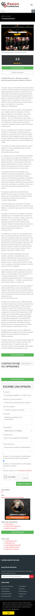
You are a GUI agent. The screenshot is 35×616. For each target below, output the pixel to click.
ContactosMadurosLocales (13, 545)
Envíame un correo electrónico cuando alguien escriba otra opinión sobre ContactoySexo (17, 457)
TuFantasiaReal (5, 591)
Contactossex (22, 593)
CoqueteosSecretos (11, 541)
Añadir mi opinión (24, 484)
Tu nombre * (6, 392)
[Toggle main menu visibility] (31, 4)
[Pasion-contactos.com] (12, 4)
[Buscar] (33, 11)
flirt (9, 16)
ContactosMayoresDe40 (12, 547)
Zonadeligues (22, 586)
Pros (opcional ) (8, 434)
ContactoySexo (9, 524)
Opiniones (12, 526)
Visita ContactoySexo (17, 532)
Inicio (3, 16)
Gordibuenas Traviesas (12, 549)
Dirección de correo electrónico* (12, 399)
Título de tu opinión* (9, 406)
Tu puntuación (7, 427)
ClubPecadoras (23, 591)
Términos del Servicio (25, 470)
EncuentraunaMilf (6, 596)
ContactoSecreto (10, 543)
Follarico (21, 596)
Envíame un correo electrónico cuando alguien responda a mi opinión (17, 465)
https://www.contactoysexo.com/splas (12, 497)
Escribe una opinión (11, 528)
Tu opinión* (6, 414)
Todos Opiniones (26, 363)
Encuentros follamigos (7, 586)
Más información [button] (15, 609)
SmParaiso (22, 588)
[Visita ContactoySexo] (17, 38)
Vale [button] (8, 613)
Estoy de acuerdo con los (17, 470)
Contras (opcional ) (9, 444)
